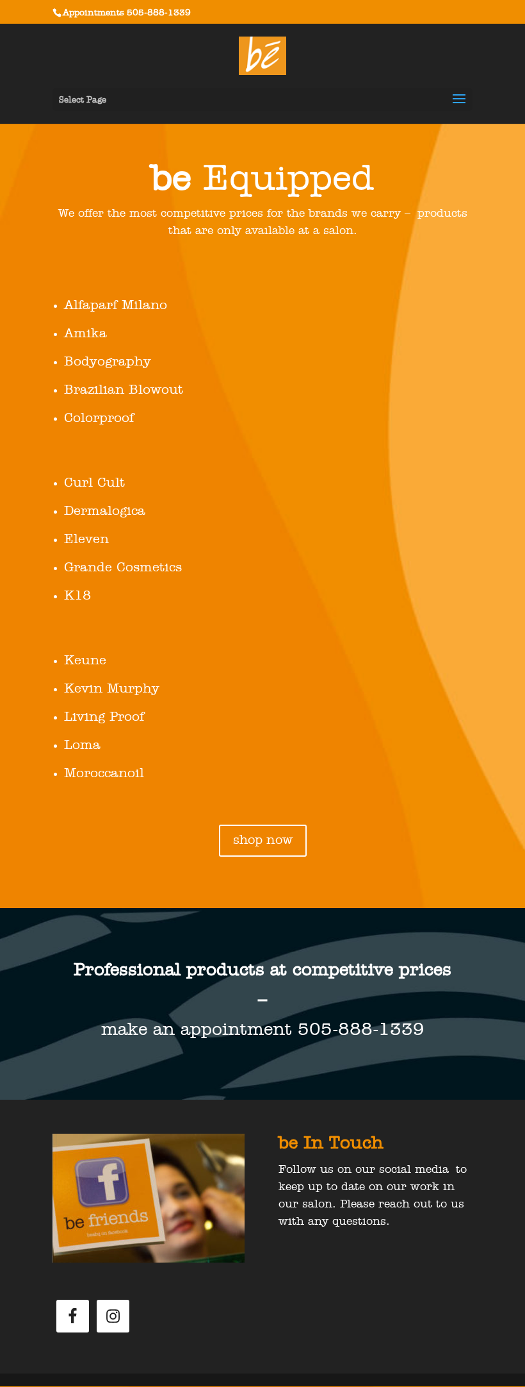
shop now (263, 840)
